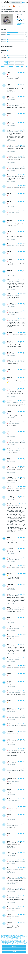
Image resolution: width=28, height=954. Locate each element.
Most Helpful (19, 63)
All (6, 63)
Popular (3, 6)
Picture (11, 63)
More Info (14, 951)
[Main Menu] (1, 2)
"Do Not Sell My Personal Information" (14, 944)
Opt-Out (14, 949)
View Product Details (21, 24)
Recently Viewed (22, 6)
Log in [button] (23, 2)
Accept (14, 946)
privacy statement (13, 937)
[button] (21, 2)
